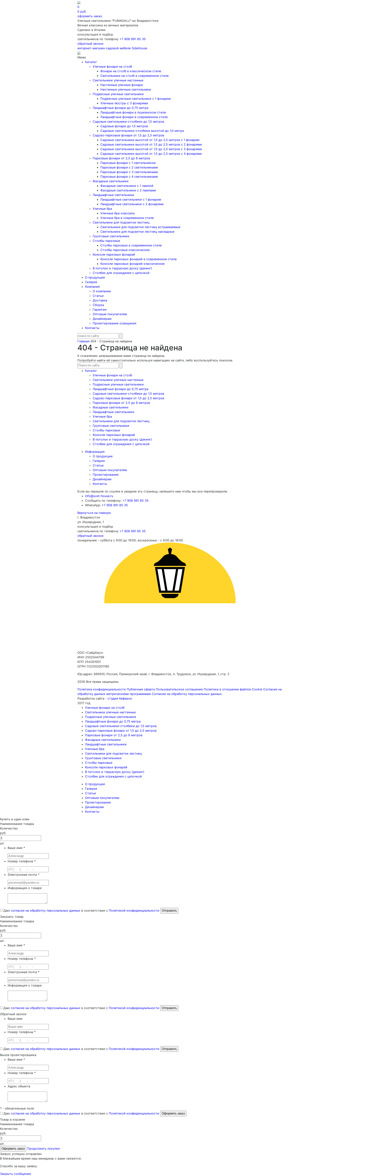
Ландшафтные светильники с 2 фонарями (132, 204)
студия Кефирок (120, 698)
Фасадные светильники (110, 181)
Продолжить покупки (43, 1148)
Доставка (100, 300)
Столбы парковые (106, 241)
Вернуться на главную (94, 513)
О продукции (95, 277)
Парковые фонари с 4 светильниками (129, 176)
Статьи (98, 296)
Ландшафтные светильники (113, 195)
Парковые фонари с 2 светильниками (129, 167)
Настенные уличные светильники (125, 89)
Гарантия (99, 309)
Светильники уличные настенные (118, 80)
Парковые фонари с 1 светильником (128, 163)
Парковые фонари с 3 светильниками (129, 172)
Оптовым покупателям (110, 314)
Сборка (98, 305)
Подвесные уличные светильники (118, 94)
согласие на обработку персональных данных (45, 910)
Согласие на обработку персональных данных (187, 694)
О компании (102, 291)
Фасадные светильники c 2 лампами (128, 190)
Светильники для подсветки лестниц (121, 222)
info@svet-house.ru (99, 496)
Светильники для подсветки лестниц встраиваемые (140, 227)
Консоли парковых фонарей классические (132, 264)
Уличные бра (102, 209)
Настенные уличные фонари (121, 85)
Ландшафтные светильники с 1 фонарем (130, 199)
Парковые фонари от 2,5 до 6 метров (121, 158)
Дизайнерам (102, 319)
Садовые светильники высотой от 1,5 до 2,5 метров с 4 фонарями (151, 154)
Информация (95, 452)
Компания (92, 286)
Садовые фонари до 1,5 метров (124, 126)
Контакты (92, 328)
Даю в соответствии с (80, 910)
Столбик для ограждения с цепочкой (121, 273)
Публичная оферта (141, 689)
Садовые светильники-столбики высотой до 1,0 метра (142, 131)
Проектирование (106, 474)
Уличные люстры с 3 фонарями (124, 103)
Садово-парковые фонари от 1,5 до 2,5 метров (128, 135)
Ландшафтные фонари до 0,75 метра (120, 108)
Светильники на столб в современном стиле (134, 76)
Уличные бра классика (117, 213)
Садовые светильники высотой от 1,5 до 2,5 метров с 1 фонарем (149, 140)
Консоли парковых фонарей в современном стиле (138, 259)
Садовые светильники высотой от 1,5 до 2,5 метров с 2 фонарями (151, 144)
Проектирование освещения (114, 323)
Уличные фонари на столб (112, 66)
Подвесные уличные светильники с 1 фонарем (135, 98)
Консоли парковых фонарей (114, 254)
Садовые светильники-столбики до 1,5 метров (128, 121)
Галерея (91, 282)
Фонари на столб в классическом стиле (130, 71)
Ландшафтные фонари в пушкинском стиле (133, 112)
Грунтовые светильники (111, 236)
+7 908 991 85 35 (132, 39)
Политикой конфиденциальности (134, 910)
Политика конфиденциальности (101, 689)
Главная (83, 341)
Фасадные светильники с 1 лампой (126, 186)
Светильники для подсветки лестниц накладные (137, 231)
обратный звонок (90, 43)
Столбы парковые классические (125, 250)
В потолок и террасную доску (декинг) (122, 268)
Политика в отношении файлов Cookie (233, 689)
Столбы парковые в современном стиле (131, 245)
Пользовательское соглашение (179, 689)
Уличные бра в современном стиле (127, 218)
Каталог (91, 62)
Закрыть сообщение (15, 1174)
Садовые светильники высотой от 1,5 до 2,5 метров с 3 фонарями (151, 149)
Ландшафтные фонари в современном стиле (134, 117)
